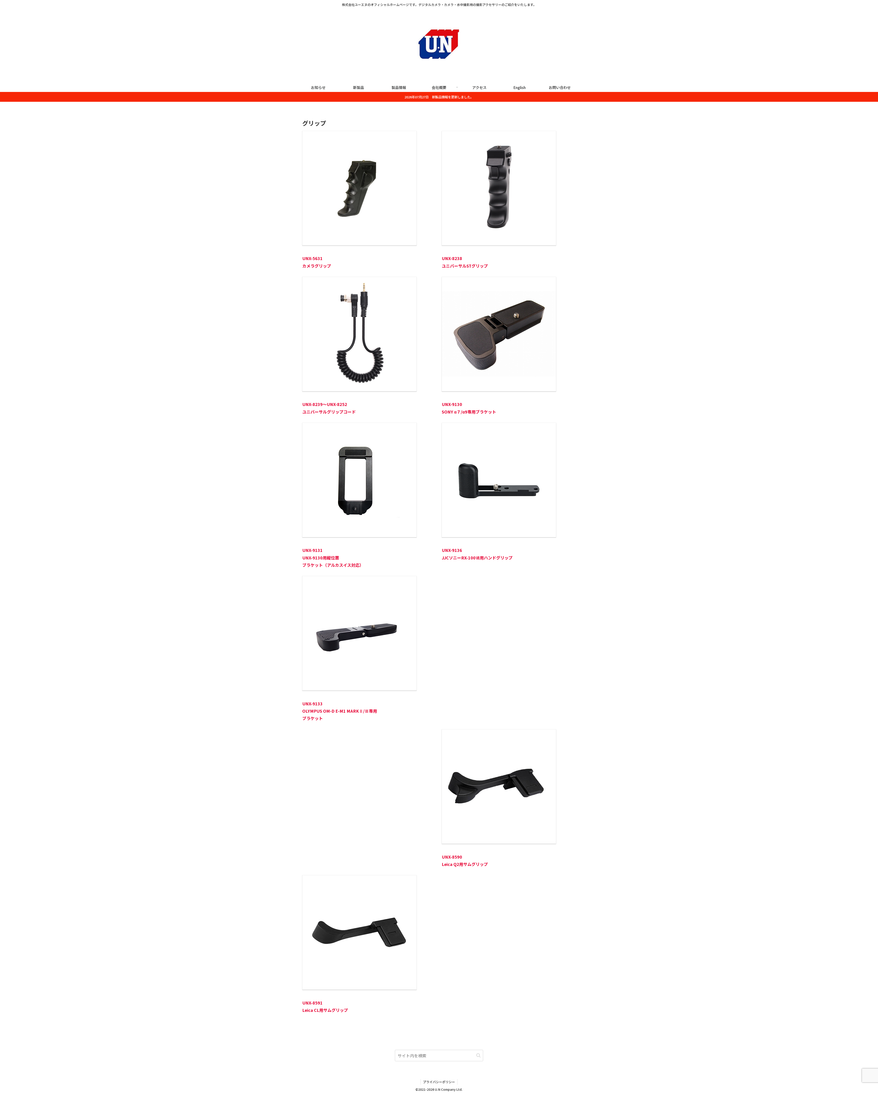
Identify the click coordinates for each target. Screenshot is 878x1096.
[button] (478, 1055)
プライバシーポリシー (439, 1082)
